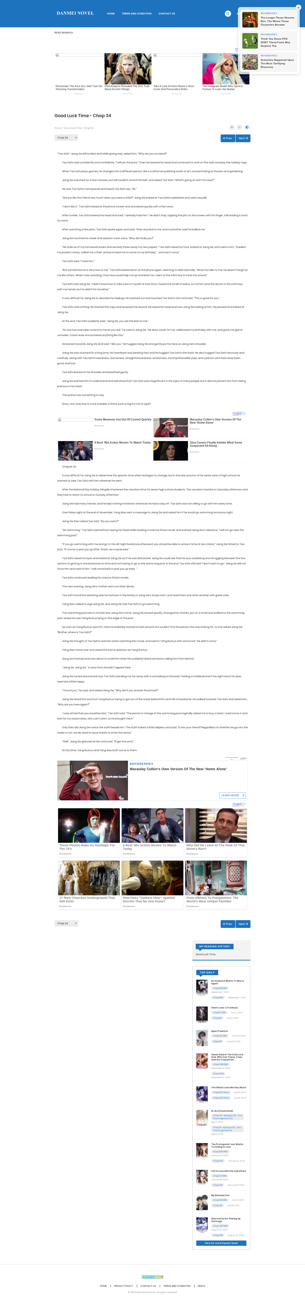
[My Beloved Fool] (202, 1202)
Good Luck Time (73, 128)
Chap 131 (217, 1041)
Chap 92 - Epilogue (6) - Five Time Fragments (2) (227, 1117)
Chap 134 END (220, 1200)
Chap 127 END (219, 1175)
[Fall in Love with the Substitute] (202, 1177)
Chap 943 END (220, 1151)
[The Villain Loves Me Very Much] (202, 1094)
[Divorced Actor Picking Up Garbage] (202, 1225)
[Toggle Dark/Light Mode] (247, 127)
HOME (111, 13)
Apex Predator (219, 1031)
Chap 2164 (218, 1073)
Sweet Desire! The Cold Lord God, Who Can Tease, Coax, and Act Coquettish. (227, 1057)
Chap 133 (217, 1205)
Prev (229, 138)
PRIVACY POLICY (123, 1286)
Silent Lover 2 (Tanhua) (224, 1007)
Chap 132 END (220, 1035)
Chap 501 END (220, 988)
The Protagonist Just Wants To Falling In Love (227, 1145)
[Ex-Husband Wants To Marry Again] (202, 987)
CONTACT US (167, 13)
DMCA (201, 1286)
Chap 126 (217, 1185)
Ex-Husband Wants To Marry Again (227, 982)
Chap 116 (217, 1018)
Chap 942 (218, 1160)
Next (242, 138)
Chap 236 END (220, 1225)
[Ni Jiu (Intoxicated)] (202, 1117)
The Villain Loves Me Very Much (228, 1087)
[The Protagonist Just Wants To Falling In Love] (202, 1151)
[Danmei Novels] (75, 13)
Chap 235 (218, 1235)
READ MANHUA (64, 32)
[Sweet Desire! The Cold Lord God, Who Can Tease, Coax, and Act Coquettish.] (202, 1061)
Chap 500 (218, 997)
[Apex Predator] (202, 1038)
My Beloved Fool (220, 1195)
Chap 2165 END (220, 1064)
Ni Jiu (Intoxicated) (222, 1110)
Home (58, 128)
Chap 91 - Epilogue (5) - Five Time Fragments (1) (227, 1129)
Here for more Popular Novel (221, 1243)
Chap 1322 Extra (221, 1097)
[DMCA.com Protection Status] (152, 1277)
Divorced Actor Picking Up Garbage (226, 1220)
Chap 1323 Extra (221, 1092)
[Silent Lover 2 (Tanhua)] (202, 1014)
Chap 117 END (219, 1012)
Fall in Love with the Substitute (228, 1170)
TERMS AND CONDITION (136, 13)
